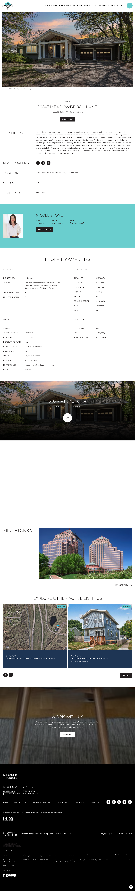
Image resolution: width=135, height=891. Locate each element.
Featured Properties (41, 802)
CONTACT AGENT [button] (44, 230)
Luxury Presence (63, 834)
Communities (102, 5)
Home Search (68, 5)
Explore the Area (123, 585)
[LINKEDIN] (119, 802)
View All (125, 675)
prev (5, 675)
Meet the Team (20, 802)
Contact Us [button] (67, 734)
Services (115, 5)
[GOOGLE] (124, 802)
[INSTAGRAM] (114, 802)
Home (5, 802)
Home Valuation (85, 5)
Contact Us (94, 802)
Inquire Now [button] (67, 119)
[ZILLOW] (130, 802)
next (11, 675)
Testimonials (78, 802)
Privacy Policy (124, 834)
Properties (51, 5)
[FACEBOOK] (108, 802)
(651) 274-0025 (57, 223)
